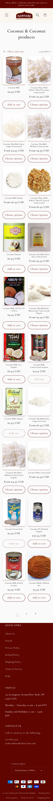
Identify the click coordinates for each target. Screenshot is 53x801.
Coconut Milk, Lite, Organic (14, 366)
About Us (10, 633)
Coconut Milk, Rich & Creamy (14, 584)
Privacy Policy (12, 647)
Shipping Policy (13, 661)
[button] (6, 15)
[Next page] (35, 613)
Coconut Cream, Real (14, 529)
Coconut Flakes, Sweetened (39, 473)
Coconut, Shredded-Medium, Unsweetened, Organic (14, 475)
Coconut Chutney (14, 254)
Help (7, 676)
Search (8, 640)
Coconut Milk (14, 88)
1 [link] (17, 613)
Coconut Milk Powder (14, 198)
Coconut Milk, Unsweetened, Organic (39, 366)
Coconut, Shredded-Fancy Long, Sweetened (39, 420)
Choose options (39, 104)
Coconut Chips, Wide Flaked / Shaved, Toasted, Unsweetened (39, 200)
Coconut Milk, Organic (14, 419)
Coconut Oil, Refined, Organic (39, 530)
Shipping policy (43, 798)
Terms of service (27, 798)
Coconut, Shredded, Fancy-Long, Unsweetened (14, 145)
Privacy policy (12, 798)
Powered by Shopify (27, 793)
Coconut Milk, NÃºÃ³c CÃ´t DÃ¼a (14, 309)
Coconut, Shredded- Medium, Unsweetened (39, 145)
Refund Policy (12, 654)
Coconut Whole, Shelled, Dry (39, 584)
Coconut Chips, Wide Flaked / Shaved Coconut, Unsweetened (39, 90)
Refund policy (44, 793)
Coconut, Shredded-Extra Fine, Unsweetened (39, 255)
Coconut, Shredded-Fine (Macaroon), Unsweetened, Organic (39, 310)
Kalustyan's (14, 793)
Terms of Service (13, 669)
